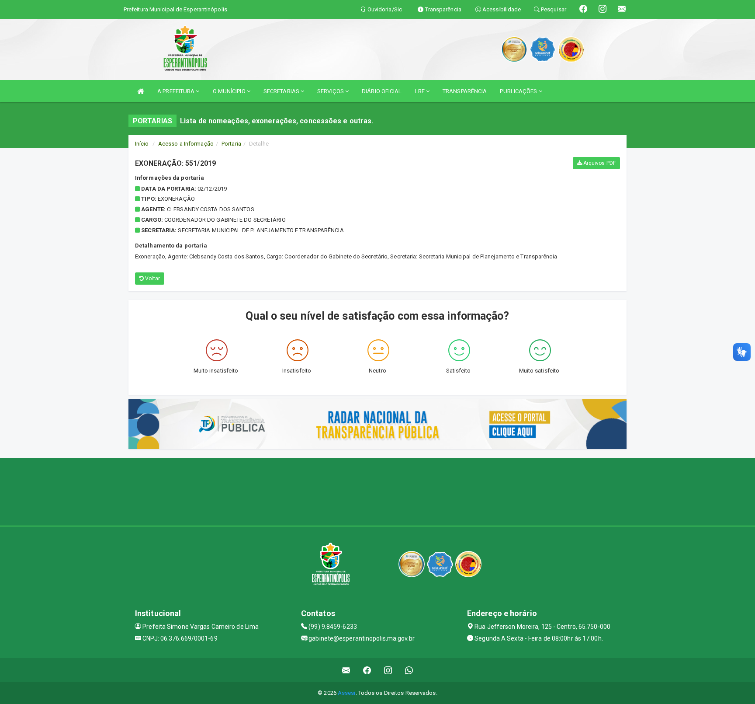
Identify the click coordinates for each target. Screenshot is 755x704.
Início (142, 143)
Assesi (347, 693)
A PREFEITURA (176, 91)
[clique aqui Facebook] (367, 670)
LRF (420, 91)
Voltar (152, 278)
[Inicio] (141, 91)
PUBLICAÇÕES (519, 91)
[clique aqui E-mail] (346, 670)
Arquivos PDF (599, 163)
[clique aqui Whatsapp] (409, 670)
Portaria (231, 143)
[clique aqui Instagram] (388, 670)
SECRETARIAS (282, 91)
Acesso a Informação (186, 143)
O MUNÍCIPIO (230, 91)
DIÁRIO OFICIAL (382, 91)
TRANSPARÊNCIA (465, 91)
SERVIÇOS (331, 91)
